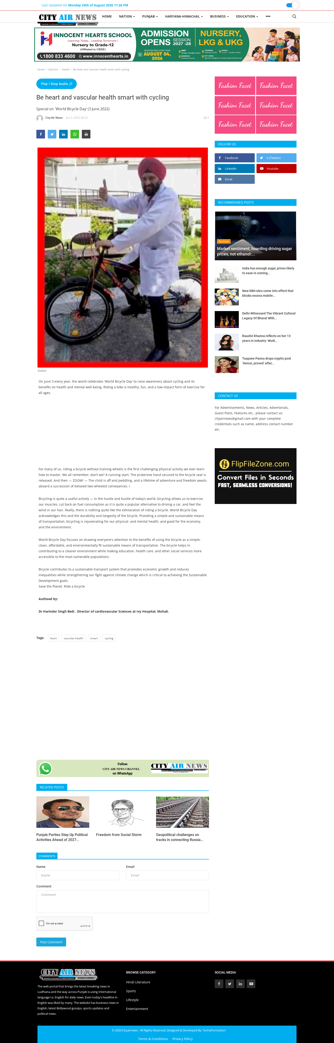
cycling (109, 638)
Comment (44, 886)
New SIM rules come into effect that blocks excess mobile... (268, 293)
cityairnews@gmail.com (233, 418)
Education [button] (246, 16)
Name (40, 866)
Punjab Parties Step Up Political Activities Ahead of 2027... (62, 837)
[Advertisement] (122, 434)
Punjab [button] (149, 16)
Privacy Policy (182, 1039)
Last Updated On (85, 5)
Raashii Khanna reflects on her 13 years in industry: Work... (266, 338)
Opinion (53, 69)
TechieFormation (214, 1030)
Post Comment (51, 942)
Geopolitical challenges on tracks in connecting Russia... (179, 837)
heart (53, 638)
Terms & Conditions (153, 1039)
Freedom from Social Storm (119, 835)
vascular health (73, 638)
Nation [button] (126, 16)
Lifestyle (132, 1000)
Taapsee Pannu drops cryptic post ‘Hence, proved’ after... (266, 361)
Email (130, 866)
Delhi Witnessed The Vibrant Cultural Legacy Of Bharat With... (269, 316)
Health (66, 69)
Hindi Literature (138, 982)
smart (94, 638)
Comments (47, 856)
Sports (131, 991)
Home (107, 16)
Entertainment (137, 1009)
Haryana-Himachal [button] (183, 16)
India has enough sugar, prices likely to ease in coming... (268, 270)
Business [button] (218, 16)
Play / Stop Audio (55, 84)
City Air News (54, 118)
